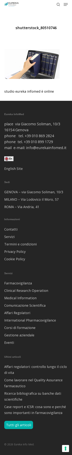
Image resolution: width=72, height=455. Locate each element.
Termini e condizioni (20, 244)
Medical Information (20, 298)
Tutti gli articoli (18, 425)
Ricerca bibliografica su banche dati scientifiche (32, 396)
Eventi (9, 342)
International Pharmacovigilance (30, 320)
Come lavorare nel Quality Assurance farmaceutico (33, 383)
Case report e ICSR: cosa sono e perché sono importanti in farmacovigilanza (35, 410)
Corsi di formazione (19, 327)
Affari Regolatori (17, 313)
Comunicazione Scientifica (25, 305)
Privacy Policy (15, 251)
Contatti (11, 229)
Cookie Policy (14, 259)
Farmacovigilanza (18, 283)
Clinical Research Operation (26, 290)
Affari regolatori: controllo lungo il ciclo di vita (35, 369)
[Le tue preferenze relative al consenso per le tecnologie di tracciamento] (65, 448)
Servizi (9, 236)
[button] (66, 4)
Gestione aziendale (19, 335)
